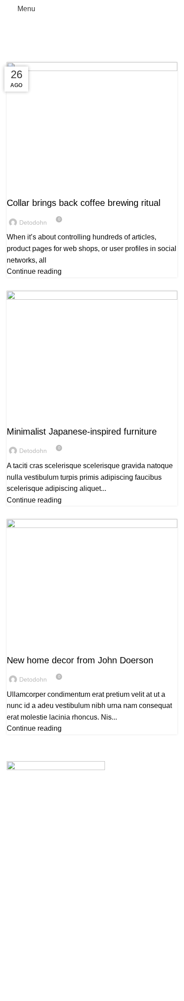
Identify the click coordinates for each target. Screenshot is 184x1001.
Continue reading (34, 271)
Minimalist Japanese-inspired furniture (82, 431)
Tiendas (19, 939)
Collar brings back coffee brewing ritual (83, 203)
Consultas (23, 956)
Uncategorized (34, 187)
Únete (16, 972)
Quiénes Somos (32, 922)
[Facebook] (12, 893)
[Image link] (56, 775)
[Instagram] (28, 893)
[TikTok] (44, 893)
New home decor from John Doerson (80, 660)
